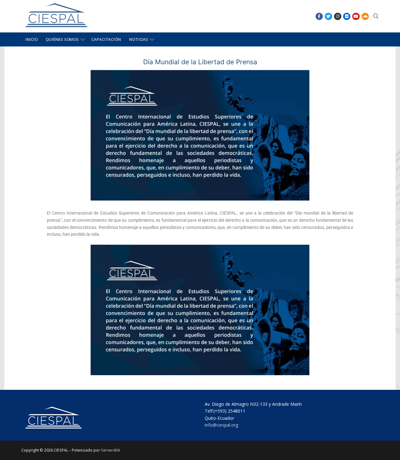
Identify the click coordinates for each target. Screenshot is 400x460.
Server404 (110, 450)
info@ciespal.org (221, 425)
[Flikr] (346, 16)
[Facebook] (319, 16)
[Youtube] (355, 16)
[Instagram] (337, 16)
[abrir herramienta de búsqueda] (376, 16)
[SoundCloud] (365, 16)
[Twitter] (328, 16)
